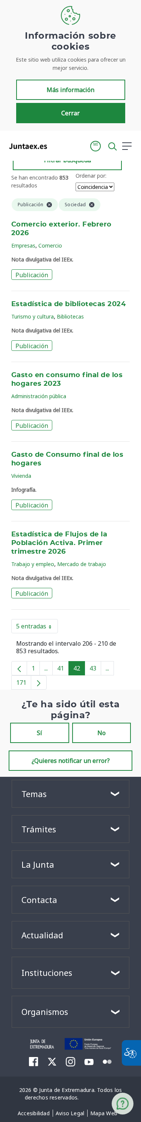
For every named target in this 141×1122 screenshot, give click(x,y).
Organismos (44, 1011)
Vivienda (21, 475)
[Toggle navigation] (57, 145)
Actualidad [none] (42, 935)
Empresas (23, 245)
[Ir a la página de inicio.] (25, 146)
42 (79, 669)
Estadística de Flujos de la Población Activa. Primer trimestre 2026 (59, 543)
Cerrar (70, 113)
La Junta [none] (37, 864)
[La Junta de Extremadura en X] (52, 1061)
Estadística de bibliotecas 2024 (68, 304)
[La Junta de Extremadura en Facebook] (33, 1061)
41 (63, 669)
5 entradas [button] (37, 627)
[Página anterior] (19, 668)
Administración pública (38, 396)
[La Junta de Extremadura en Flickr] (107, 1061)
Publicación (31, 275)
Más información (70, 90)
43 (95, 669)
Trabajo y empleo (32, 564)
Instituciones (46, 972)
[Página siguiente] (39, 682)
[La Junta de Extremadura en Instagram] (70, 1061)
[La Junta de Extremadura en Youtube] (89, 1061)
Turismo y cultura (32, 316)
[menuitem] (33, 1113)
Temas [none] (34, 793)
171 (23, 684)
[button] (95, 146)
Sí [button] (39, 733)
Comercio (50, 245)
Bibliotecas (70, 316)
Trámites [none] (38, 829)
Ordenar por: (91, 175)
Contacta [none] (39, 899)
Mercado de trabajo (81, 564)
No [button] (101, 733)
